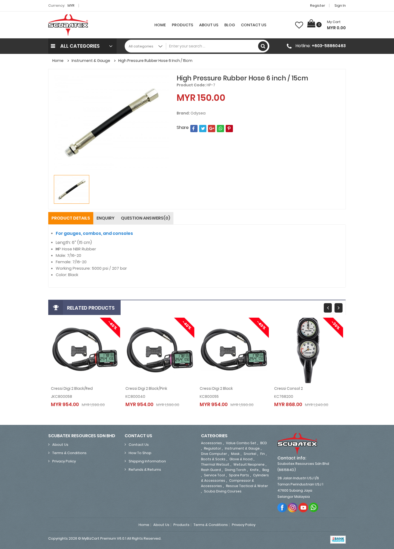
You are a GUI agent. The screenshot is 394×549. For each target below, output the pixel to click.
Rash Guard (211, 470)
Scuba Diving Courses (222, 491)
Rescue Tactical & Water (247, 486)
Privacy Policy (64, 461)
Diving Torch (235, 470)
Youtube (303, 507)
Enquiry (105, 218)
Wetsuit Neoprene (249, 464)
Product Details (70, 218)
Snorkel (250, 453)
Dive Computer (214, 453)
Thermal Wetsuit (215, 464)
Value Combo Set (241, 443)
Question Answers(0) (145, 218)
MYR (71, 5)
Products (182, 25)
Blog (229, 25)
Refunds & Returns (145, 469)
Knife (254, 470)
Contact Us (253, 25)
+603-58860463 (329, 46)
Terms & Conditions (69, 452)
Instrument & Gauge (91, 60)
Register (317, 5)
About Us (208, 25)
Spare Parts (239, 475)
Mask (235, 453)
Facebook (282, 507)
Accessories (211, 443)
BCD (263, 443)
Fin (262, 453)
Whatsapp (314, 507)
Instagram (293, 507)
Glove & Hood (240, 459)
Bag (265, 470)
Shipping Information (147, 461)
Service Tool (214, 475)
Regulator (213, 448)
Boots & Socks (213, 459)
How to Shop (140, 452)
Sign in (340, 5)
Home (160, 25)
